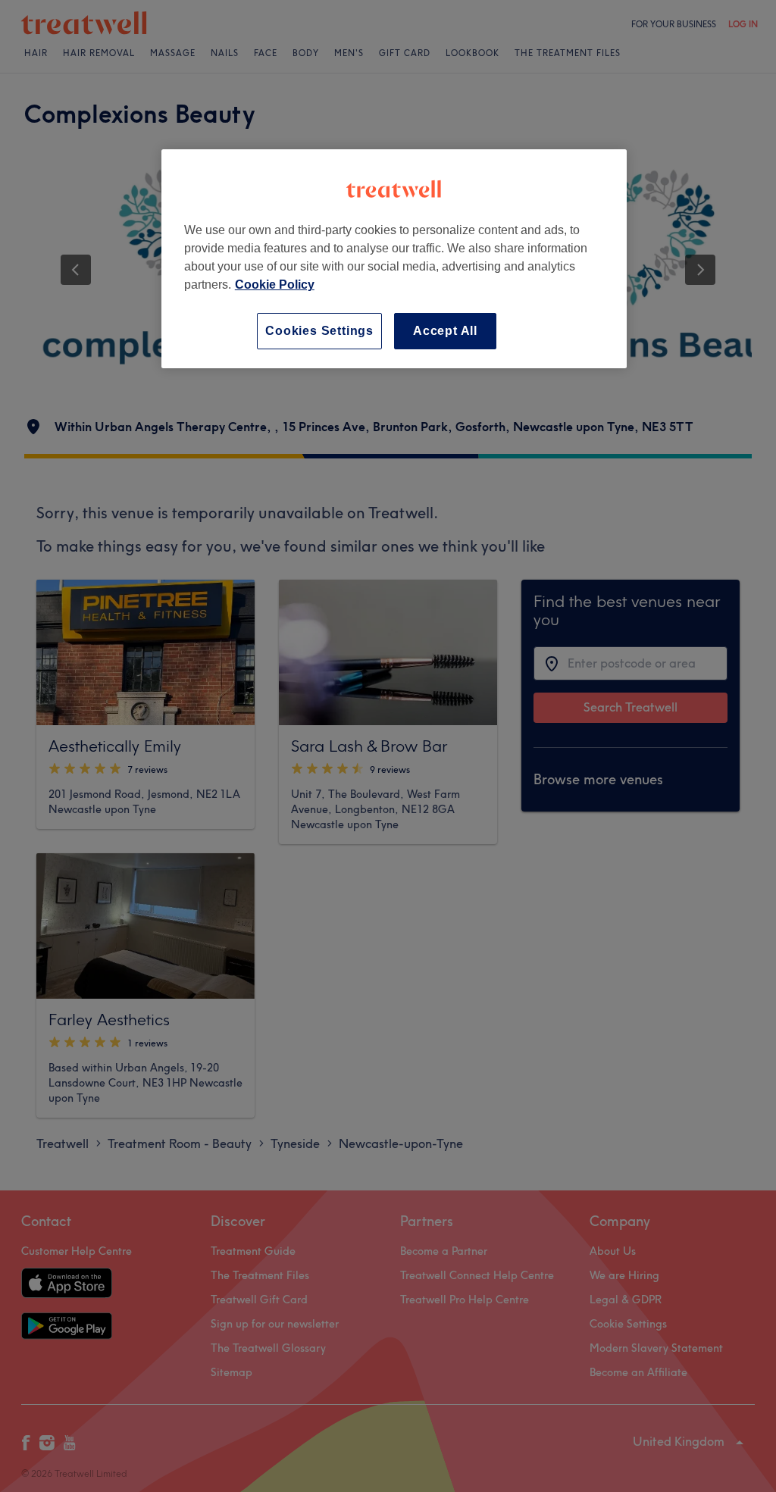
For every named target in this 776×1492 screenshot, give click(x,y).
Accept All (445, 330)
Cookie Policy (274, 284)
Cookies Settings (319, 330)
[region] (394, 258)
